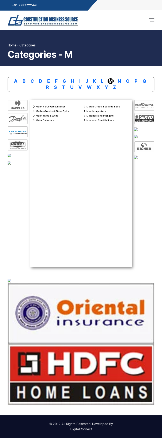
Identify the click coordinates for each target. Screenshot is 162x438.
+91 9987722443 (25, 5)
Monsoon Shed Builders (100, 120)
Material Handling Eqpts (100, 115)
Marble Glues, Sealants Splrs (103, 106)
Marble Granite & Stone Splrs (52, 111)
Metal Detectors (45, 120)
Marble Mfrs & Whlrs (47, 115)
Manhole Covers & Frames (51, 106)
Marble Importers (96, 111)
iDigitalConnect (81, 429)
